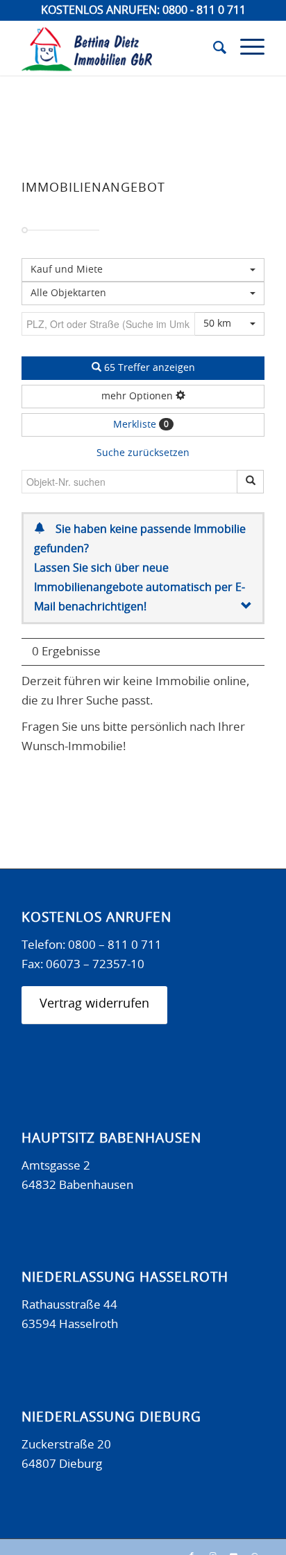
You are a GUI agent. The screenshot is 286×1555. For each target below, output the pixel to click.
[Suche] (212, 47)
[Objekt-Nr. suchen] (250, 481)
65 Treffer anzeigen (148, 368)
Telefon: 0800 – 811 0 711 (92, 945)
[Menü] (245, 47)
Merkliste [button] (141, 425)
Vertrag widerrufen (94, 1004)
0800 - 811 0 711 (204, 10)
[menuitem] (212, 47)
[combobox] (143, 293)
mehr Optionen (138, 396)
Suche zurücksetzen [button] (143, 453)
